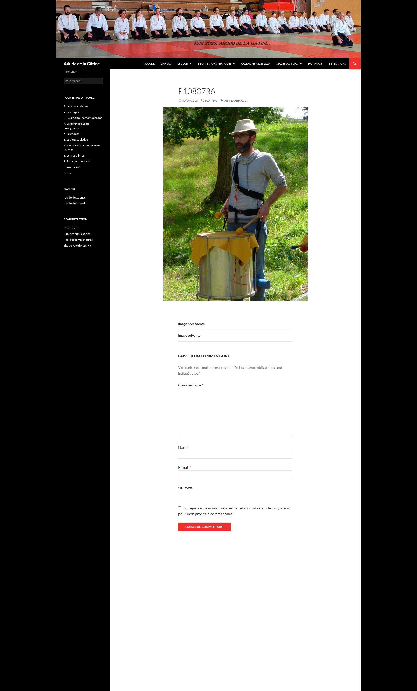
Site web (185, 487)
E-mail (184, 467)
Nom (183, 447)
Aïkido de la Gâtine (82, 63)
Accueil (149, 63)
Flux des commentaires (78, 239)
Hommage (315, 63)
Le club (182, 63)
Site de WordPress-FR (77, 245)
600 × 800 (211, 100)
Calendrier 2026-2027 (255, 63)
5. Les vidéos (71, 134)
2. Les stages (71, 112)
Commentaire (190, 385)
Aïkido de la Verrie (75, 203)
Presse (68, 173)
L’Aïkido (166, 63)
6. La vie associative (76, 139)
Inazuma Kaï (71, 167)
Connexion (71, 228)
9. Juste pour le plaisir (77, 161)
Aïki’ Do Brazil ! (236, 100)
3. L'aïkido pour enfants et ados (83, 118)
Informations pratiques (214, 63)
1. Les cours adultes (76, 106)
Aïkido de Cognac (75, 197)
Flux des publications (77, 234)
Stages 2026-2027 (287, 63)
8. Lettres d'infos (74, 155)
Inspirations (337, 63)
